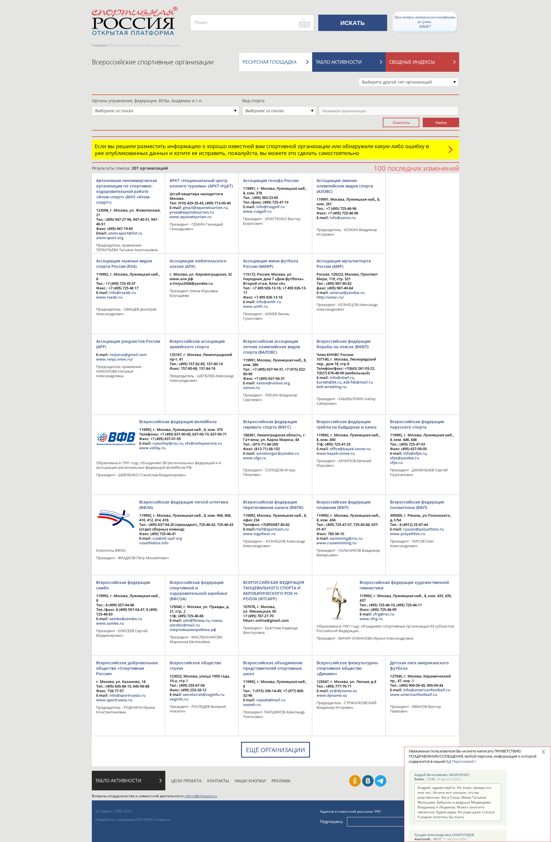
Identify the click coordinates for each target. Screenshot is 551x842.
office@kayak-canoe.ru (350, 448)
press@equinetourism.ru (192, 212)
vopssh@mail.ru (270, 699)
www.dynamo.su (332, 695)
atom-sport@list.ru (125, 233)
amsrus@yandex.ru (347, 292)
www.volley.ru (152, 447)
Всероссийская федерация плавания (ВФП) (343, 504)
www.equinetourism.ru (191, 216)
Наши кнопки (250, 780)
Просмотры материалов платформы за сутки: (424, 22)
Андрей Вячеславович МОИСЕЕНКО (441, 775)
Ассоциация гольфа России (270, 180)
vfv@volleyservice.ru (203, 443)
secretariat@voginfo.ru (203, 694)
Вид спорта (253, 100)
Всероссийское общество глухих (195, 665)
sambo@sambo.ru (125, 618)
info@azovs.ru (343, 217)
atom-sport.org (109, 237)
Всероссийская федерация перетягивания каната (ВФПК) (273, 504)
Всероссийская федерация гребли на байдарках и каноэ (347, 424)
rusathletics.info (153, 542)
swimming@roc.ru (346, 538)
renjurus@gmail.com (128, 354)
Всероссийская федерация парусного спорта (417, 424)
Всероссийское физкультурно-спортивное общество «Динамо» (348, 668)
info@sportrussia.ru (127, 695)
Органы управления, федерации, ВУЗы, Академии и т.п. (147, 100)
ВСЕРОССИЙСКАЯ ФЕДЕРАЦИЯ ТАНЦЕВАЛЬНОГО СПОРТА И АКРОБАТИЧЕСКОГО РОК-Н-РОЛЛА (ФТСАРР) (273, 590)
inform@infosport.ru (201, 795)
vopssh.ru (252, 704)
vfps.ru (396, 462)
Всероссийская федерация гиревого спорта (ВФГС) (270, 424)
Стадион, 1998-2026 (115, 811)
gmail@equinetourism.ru (205, 207)
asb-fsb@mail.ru (358, 382)
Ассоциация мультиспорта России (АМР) (344, 263)
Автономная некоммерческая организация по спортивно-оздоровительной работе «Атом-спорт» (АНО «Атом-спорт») (126, 191)
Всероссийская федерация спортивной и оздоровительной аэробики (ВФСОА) (198, 590)
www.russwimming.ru (336, 542)
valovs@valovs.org (273, 383)
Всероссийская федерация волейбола (178, 421)
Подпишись (331, 821)
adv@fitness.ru (196, 620)
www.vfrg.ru (371, 618)
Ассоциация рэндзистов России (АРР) (128, 343)
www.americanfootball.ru (413, 694)
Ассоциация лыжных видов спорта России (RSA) (124, 263)
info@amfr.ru (268, 301)
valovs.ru (251, 387)
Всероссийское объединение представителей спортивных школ (272, 668)
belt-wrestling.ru (331, 386)
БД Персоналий (460, 761)
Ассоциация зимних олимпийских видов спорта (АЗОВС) (345, 186)
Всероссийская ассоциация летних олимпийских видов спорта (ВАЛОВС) (271, 346)
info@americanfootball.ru (426, 689)
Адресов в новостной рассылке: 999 (350, 811)
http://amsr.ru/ (330, 297)
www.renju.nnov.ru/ (114, 359)
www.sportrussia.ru (114, 699)
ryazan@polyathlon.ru (423, 529)
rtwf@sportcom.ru (272, 529)
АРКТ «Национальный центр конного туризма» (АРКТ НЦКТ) (201, 183)
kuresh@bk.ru (329, 382)
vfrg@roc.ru (383, 614)
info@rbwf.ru (342, 377)
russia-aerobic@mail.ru (196, 623)
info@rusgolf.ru (270, 206)
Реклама (280, 780)
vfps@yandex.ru (404, 457)
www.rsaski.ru (109, 297)
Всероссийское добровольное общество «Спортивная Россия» (127, 668)
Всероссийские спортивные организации (153, 61)
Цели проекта (186, 780)
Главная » (100, 45)
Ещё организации (275, 750)
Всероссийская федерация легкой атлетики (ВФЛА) (183, 504)
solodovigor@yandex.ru (277, 453)
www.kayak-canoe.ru (336, 453)
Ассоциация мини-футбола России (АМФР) (270, 263)
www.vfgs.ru (254, 457)
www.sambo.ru (110, 623)
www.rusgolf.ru (257, 211)
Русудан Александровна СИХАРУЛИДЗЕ (444, 835)
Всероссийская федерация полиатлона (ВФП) (417, 504)
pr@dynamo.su (343, 690)
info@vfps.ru (414, 453)
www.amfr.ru (255, 306)
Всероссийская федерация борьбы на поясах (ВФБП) (343, 343)
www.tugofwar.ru (259, 533)
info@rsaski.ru (122, 292)
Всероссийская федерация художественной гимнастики (404, 585)
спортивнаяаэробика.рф (193, 629)
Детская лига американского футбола (419, 665)
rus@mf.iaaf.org (167, 538)
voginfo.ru (179, 699)
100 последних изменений (416, 168)
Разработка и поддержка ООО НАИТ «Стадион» (132, 819)
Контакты (218, 780)
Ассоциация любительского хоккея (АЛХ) (198, 263)
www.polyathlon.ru (407, 533)
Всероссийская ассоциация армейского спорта (197, 343)
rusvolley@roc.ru (167, 443)
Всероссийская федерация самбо (123, 585)
